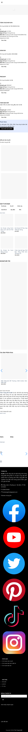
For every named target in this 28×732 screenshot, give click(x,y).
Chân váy (19, 206)
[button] (2, 2)
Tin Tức (4, 686)
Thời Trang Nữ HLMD (6, 392)
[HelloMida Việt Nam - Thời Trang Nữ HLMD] (14, 2)
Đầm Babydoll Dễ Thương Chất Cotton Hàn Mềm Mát (14, 381)
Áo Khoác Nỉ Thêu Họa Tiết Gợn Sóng (21, 228)
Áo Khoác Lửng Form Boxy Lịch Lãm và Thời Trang (7, 229)
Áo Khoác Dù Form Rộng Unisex (7, 251)
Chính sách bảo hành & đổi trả (9, 663)
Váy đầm (13, 209)
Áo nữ (11, 206)
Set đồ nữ (4, 209)
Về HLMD (4, 682)
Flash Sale (3, 122)
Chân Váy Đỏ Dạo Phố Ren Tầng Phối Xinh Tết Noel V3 (21, 251)
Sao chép (3, 40)
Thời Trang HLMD (18, 730)
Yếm (20, 209)
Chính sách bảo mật (6, 665)
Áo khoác (3, 206)
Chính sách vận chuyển (7, 661)
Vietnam (2, 442)
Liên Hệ (4, 684)
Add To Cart (3, 413)
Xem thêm (2, 213)
